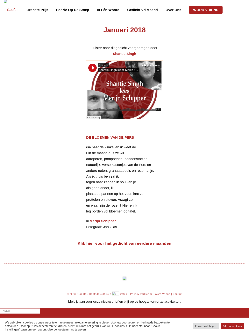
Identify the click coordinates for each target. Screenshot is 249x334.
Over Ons (173, 10)
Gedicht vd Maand (142, 10)
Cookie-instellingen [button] (205, 326)
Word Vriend (162, 294)
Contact (177, 294)
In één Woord (108, 10)
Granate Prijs (37, 10)
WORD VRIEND (205, 10)
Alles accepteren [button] (232, 326)
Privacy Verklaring (141, 294)
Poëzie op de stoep (72, 10)
